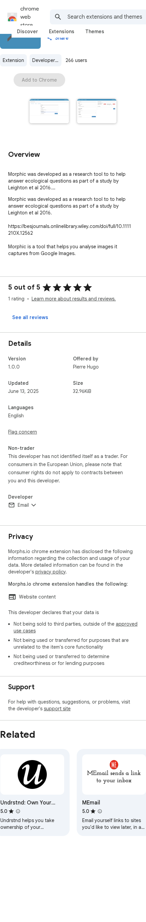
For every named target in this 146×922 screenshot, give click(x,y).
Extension (13, 60)
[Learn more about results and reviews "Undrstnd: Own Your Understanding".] (18, 811)
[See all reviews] (30, 317)
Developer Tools (46, 60)
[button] (49, 111)
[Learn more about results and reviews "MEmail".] (100, 811)
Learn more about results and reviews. (74, 299)
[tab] (27, 31)
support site (57, 709)
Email (23, 505)
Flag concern (22, 432)
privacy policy (50, 572)
